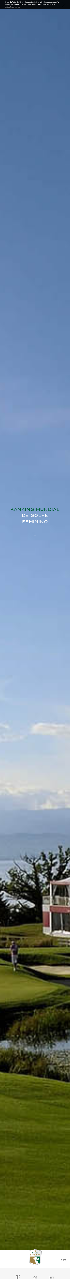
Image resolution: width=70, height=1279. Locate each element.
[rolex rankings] (35, 1257)
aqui (54, 2)
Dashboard (5, 1257)
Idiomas (63, 1257)
